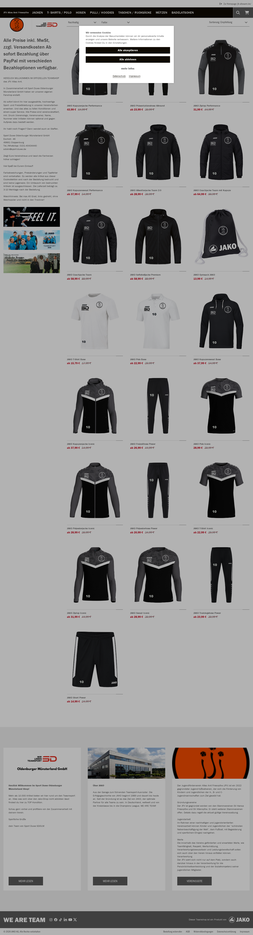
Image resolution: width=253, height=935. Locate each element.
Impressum (134, 76)
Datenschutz (119, 76)
